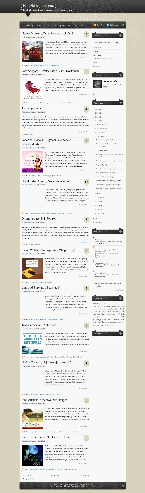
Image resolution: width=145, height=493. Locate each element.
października (101, 128)
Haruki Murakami (51, 213)
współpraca (78, 25)
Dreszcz (118, 304)
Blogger (89, 484)
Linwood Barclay (52, 319)
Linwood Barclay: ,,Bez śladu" (41, 287)
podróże (38, 245)
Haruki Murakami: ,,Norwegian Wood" (47, 181)
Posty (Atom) (34, 479)
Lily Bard (108, 309)
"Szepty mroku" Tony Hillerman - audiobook (108, 241)
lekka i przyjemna (46, 103)
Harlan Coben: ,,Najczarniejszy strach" (46, 362)
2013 (96, 113)
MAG (49, 469)
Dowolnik (98, 240)
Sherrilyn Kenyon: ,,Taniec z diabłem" (46, 437)
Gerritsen (51, 357)
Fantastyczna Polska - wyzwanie (103, 59)
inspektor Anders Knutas (113, 322)
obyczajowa (55, 65)
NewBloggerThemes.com (87, 486)
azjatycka (41, 213)
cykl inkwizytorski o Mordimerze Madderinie (109, 319)
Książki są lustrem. (38, 5)
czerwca (99, 197)
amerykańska (34, 65)
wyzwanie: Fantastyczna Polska (58, 25)
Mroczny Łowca (62, 469)
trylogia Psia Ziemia (101, 325)
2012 (96, 117)
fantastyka (43, 469)
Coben (42, 394)
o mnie (39, 25)
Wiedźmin (103, 317)
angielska (33, 432)
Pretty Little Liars (68, 103)
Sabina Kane (114, 314)
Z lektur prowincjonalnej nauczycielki (108, 283)
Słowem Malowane (101, 263)
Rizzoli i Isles (66, 357)
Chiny (42, 65)
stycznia (99, 213)
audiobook (33, 213)
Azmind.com (60, 486)
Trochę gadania (31, 108)
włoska (58, 176)
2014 (96, 109)
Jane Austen (42, 432)
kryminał (43, 319)
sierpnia (99, 136)
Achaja (95, 304)
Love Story (115, 309)
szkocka (49, 282)
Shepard (77, 103)
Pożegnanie (98, 285)
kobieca (55, 432)
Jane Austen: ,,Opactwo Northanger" (45, 399)
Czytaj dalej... (83, 57)
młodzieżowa (57, 103)
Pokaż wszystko (120, 290)
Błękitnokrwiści (103, 304)
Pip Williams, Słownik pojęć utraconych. (107, 265)
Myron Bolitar (56, 394)
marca (99, 205)
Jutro (101, 306)
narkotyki (43, 282)
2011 (96, 218)
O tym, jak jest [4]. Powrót (39, 218)
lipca (98, 193)
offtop (32, 134)
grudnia (99, 120)
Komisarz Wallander (112, 306)
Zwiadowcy (117, 317)
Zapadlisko (110, 317)
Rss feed (100, 25)
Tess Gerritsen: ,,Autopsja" (39, 325)
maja (98, 201)
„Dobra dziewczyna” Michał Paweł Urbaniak (108, 275)
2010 (96, 222)
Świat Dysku (109, 325)
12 (86, 182)
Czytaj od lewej (100, 273)
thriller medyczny (77, 357)
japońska (61, 213)
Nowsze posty (26, 475)
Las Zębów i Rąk (100, 309)
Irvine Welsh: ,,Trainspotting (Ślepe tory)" (48, 250)
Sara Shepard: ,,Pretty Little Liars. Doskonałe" (51, 70)
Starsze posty (84, 475)
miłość (44, 176)
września (100, 132)
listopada (100, 124)
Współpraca (97, 55)
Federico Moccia (36, 176)
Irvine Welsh (34, 282)
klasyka (49, 432)
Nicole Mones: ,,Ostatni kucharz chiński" (48, 33)
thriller (61, 319)
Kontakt (95, 51)
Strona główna (55, 475)
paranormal (73, 469)
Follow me (114, 25)
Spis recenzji (28, 25)
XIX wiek (75, 432)
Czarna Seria (111, 304)
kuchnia (47, 65)
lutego (99, 209)
